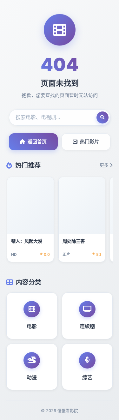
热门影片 (89, 142)
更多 (104, 165)
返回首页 (37, 142)
